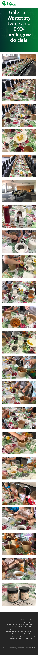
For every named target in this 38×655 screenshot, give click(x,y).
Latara (33, 648)
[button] (35, 4)
